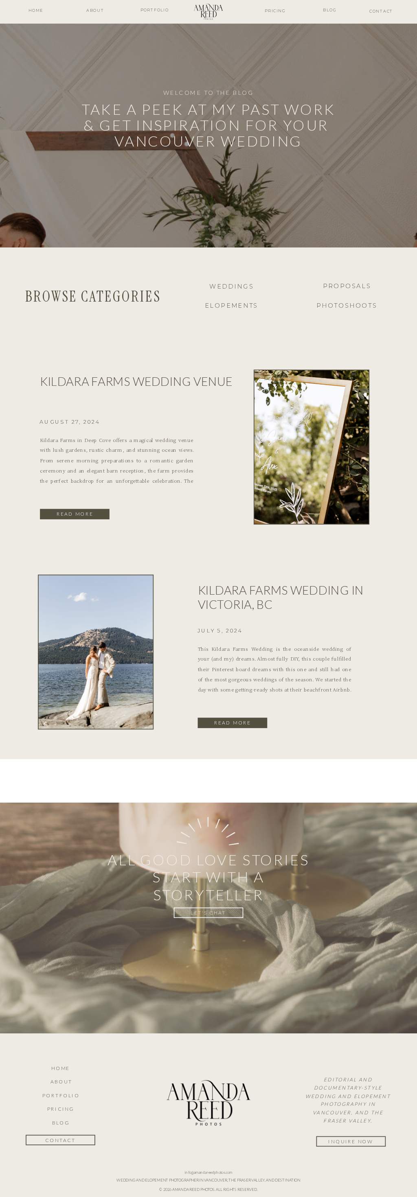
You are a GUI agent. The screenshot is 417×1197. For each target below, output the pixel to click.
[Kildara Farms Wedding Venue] (312, 447)
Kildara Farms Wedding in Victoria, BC (281, 597)
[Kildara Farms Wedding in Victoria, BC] (96, 652)
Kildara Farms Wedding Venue (136, 381)
